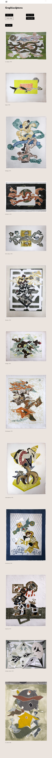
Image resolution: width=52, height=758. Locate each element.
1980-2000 (30, 18)
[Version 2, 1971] (26, 212)
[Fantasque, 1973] (26, 429)
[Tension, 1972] (26, 318)
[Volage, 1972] (26, 361)
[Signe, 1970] (26, 102)
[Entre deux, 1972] (26, 251)
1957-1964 (9, 15)
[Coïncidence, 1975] (26, 495)
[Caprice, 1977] (26, 626)
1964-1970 (30, 15)
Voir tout (8, 25)
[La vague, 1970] (26, 59)
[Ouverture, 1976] (26, 561)
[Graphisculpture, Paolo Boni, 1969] (26, 740)
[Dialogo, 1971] (26, 168)
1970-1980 (9, 18)
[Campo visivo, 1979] (26, 668)
